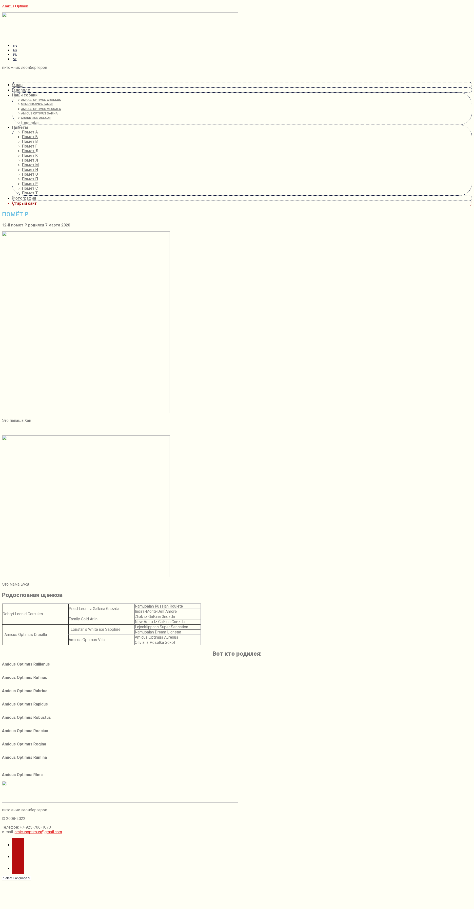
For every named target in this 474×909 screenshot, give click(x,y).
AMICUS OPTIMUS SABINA (40, 113)
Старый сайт (24, 203)
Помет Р (30, 183)
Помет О (30, 174)
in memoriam (30, 122)
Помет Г (30, 146)
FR (15, 54)
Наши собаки (25, 95)
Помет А (30, 132)
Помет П (30, 179)
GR (15, 50)
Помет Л (30, 160)
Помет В (30, 141)
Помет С (30, 188)
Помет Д (30, 150)
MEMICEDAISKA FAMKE (37, 104)
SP (15, 59)
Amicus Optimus (15, 6)
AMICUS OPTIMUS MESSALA (41, 109)
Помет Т (30, 193)
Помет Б (30, 136)
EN (15, 46)
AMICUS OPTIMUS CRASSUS (41, 100)
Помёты (20, 127)
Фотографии (24, 198)
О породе (21, 90)
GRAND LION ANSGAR (36, 118)
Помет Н (30, 169)
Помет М (30, 165)
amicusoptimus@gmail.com (38, 832)
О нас (17, 84)
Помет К (30, 155)
